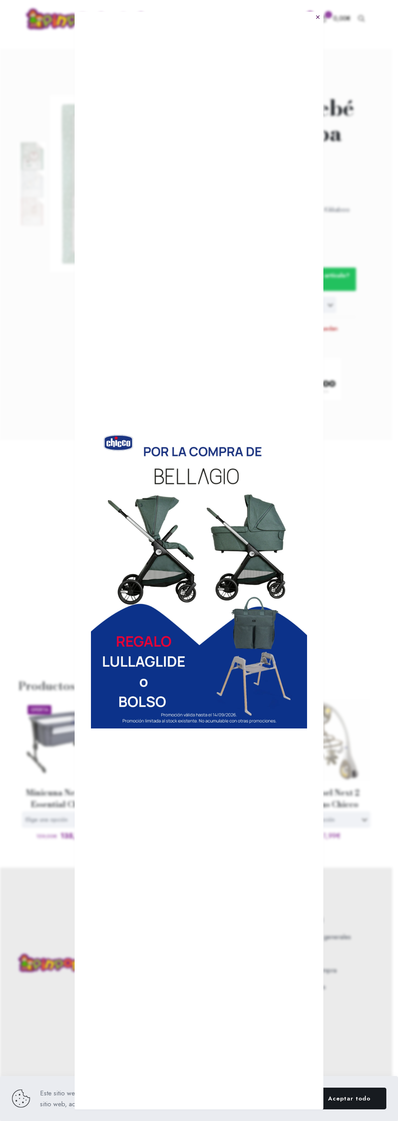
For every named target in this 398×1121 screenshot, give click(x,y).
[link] (199, 576)
